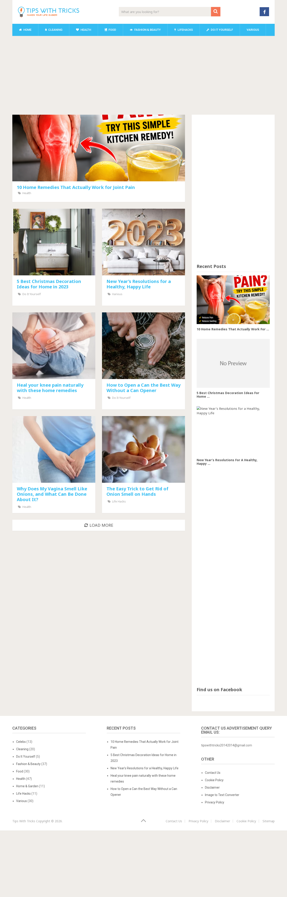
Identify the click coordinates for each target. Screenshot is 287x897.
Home (27, 29)
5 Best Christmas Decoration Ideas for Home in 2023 (49, 284)
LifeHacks (185, 29)
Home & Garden (27, 786)
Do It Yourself (221, 29)
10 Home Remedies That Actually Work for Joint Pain (76, 187)
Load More (101, 525)
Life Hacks (119, 501)
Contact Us (212, 772)
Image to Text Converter (222, 795)
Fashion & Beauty (147, 29)
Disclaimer (212, 787)
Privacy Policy (214, 802)
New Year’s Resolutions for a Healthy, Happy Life (139, 284)
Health (85, 29)
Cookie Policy (214, 780)
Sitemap (269, 821)
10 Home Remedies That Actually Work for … (233, 329)
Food (112, 29)
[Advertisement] (143, 73)
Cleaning (55, 29)
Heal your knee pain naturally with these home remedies (50, 387)
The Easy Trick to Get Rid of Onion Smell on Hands (137, 491)
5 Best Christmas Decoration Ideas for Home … (228, 395)
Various (253, 29)
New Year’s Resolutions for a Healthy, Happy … (227, 462)
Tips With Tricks (23, 821)
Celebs (21, 741)
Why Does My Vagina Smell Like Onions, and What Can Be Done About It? (52, 494)
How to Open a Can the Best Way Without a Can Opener (143, 387)
